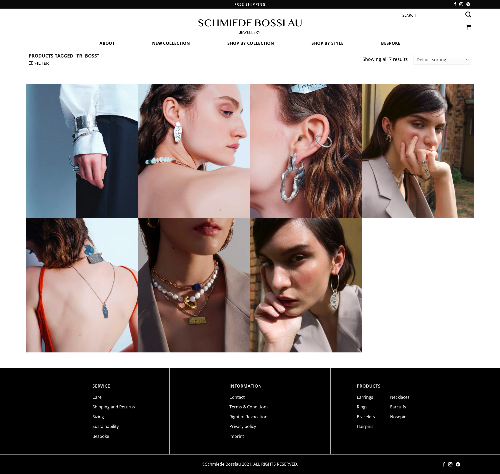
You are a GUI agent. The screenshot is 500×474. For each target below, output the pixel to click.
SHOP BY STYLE (327, 43)
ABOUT (107, 43)
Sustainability (105, 426)
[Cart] (468, 27)
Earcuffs (398, 407)
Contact (237, 397)
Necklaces (400, 397)
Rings (362, 407)
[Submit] (468, 15)
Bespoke (390, 43)
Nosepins (399, 417)
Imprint (236, 436)
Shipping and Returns (113, 407)
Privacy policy (242, 426)
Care (97, 397)
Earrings (365, 397)
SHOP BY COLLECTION (250, 43)
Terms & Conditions (248, 407)
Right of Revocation (248, 417)
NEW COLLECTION (171, 43)
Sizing (98, 417)
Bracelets (366, 417)
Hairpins (365, 426)
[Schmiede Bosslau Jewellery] (250, 26)
